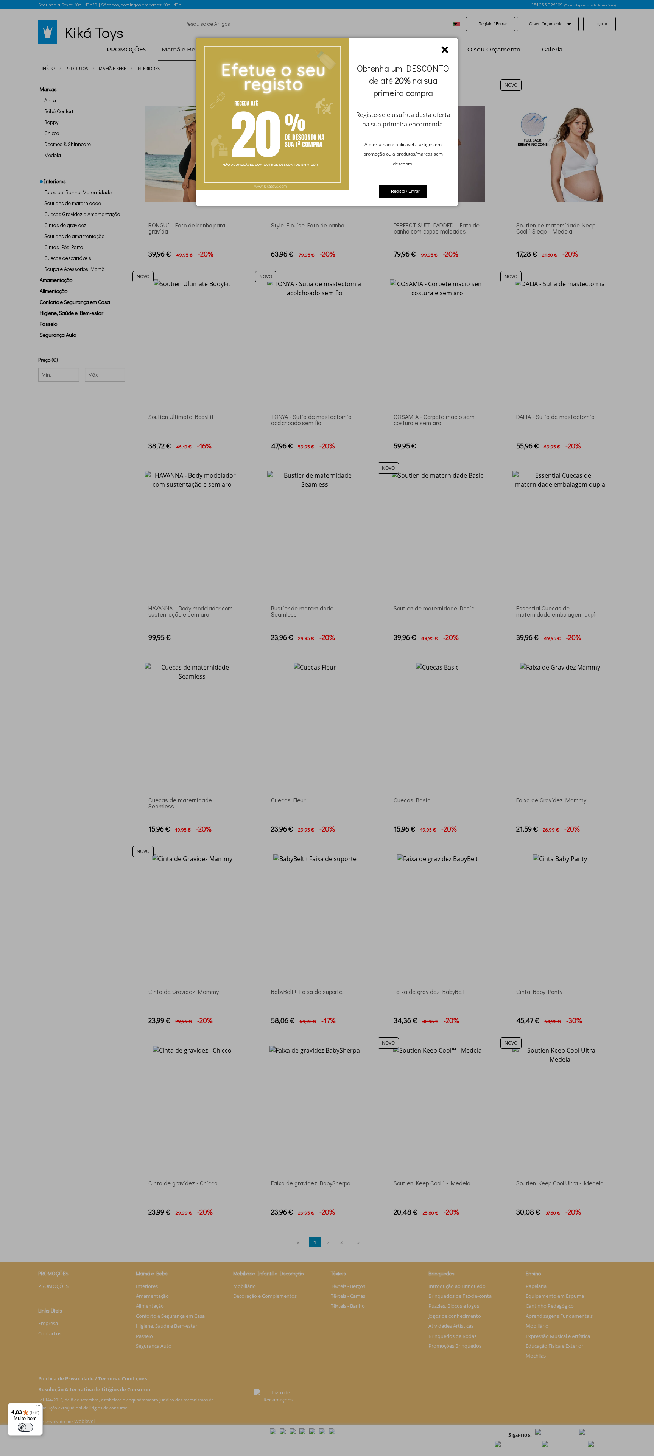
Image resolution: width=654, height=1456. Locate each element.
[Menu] (38, 1407)
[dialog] (327, 122)
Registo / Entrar (405, 191)
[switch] (25, 1427)
